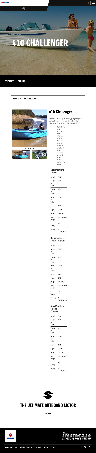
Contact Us (48, 414)
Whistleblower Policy (49, 447)
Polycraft (9, 81)
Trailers (21, 81)
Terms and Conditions (26, 447)
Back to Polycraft (27, 98)
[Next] (44, 154)
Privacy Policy (38, 447)
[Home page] (5, 3)
